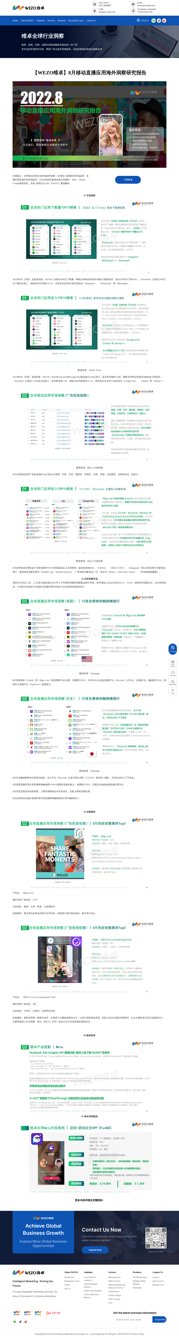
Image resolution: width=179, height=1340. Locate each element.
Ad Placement (113, 1292)
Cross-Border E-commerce (90, 1278)
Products (137, 1272)
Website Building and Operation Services (116, 1286)
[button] (138, 20)
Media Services (114, 1281)
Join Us (67, 1289)
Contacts (155, 1277)
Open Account (158, 1281)
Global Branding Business (90, 1285)
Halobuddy (137, 1288)
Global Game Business (93, 1291)
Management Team (71, 1281)
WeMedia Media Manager (139, 1282)
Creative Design (114, 1295)
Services (112, 1272)
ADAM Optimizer (140, 1277)
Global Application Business (91, 1295)
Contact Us (157, 1272)
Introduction (69, 1277)
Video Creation (114, 1299)
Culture (67, 1285)
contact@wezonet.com (146, 5)
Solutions (88, 1272)
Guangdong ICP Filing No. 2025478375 (111, 1334)
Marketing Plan (114, 1277)
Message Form (158, 1285)
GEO (110, 1303)
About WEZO (71, 1272)
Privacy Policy (137, 1334)
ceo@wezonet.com (145, 12)
